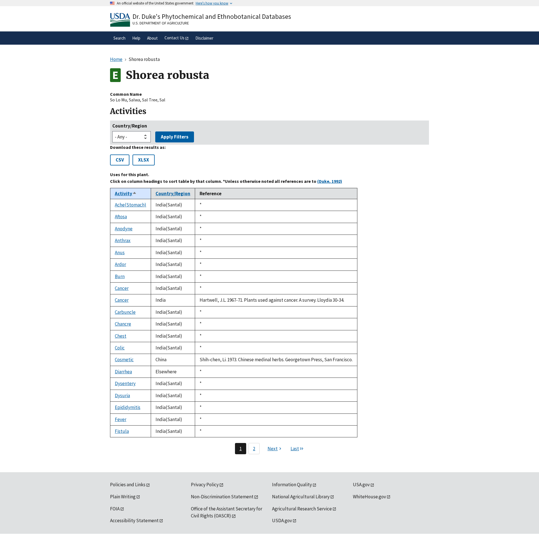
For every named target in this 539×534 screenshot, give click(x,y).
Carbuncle (125, 312)
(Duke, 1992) (329, 181)
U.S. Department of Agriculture (161, 23)
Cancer (122, 288)
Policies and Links (127, 484)
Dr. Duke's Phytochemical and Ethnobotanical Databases (212, 16)
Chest (120, 336)
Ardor (120, 264)
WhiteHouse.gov (369, 497)
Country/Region (129, 126)
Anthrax (123, 240)
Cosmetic (124, 359)
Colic (120, 348)
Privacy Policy (205, 484)
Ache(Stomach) (130, 205)
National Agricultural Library (301, 497)
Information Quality (292, 484)
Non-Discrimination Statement (222, 497)
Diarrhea (123, 372)
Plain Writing (123, 497)
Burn (120, 276)
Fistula (122, 431)
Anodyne (124, 229)
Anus (120, 252)
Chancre (123, 324)
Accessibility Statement (134, 520)
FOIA (115, 509)
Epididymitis (127, 407)
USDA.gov (282, 520)
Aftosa (121, 216)
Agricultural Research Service (302, 509)
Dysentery (125, 383)
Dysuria (122, 395)
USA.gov (361, 484)
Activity (126, 193)
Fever (120, 419)
